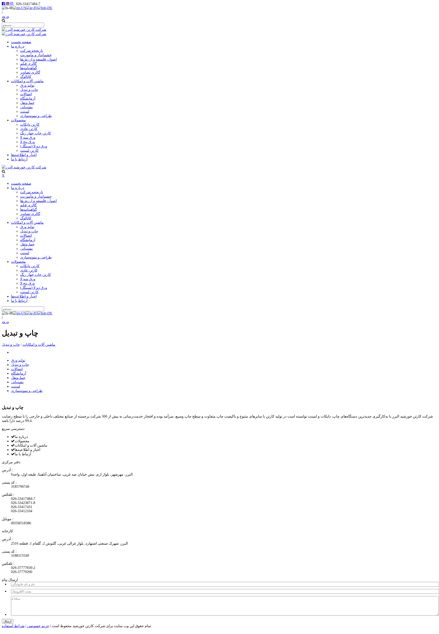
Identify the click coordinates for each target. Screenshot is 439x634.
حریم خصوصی (38, 626)
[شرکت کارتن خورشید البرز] (24, 30)
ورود (5, 16)
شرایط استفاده (13, 626)
